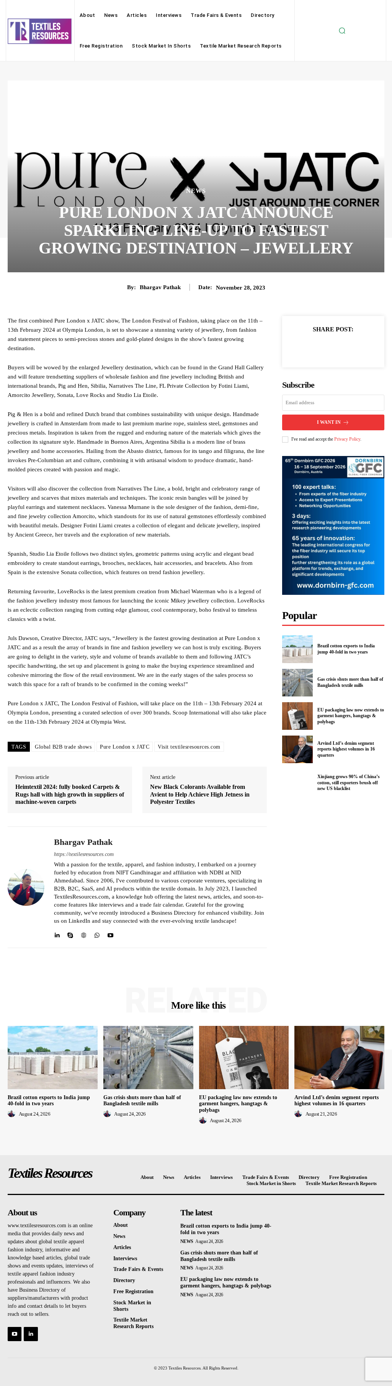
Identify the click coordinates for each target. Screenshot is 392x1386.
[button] (342, 30)
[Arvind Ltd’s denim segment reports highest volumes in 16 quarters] (297, 749)
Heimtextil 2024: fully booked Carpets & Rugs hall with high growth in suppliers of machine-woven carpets (69, 794)
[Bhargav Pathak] (26, 887)
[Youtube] (110, 933)
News (196, 191)
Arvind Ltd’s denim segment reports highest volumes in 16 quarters (346, 749)
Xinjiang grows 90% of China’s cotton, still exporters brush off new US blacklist (348, 782)
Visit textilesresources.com (189, 747)
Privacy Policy (347, 439)
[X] (324, 347)
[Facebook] (306, 347)
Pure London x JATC (124, 747)
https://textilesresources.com (84, 854)
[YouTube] (14, 1334)
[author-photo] (13, 1113)
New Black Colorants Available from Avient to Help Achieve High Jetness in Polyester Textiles (200, 794)
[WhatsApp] (97, 933)
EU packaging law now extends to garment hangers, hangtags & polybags (350, 715)
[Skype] (70, 933)
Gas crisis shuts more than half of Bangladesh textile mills (350, 682)
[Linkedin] (57, 933)
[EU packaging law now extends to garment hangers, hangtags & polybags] (297, 716)
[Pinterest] (342, 347)
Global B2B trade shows (63, 747)
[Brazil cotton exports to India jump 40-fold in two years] (297, 649)
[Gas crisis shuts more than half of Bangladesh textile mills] (297, 682)
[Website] (84, 933)
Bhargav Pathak (160, 287)
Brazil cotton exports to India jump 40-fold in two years (346, 649)
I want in (329, 422)
